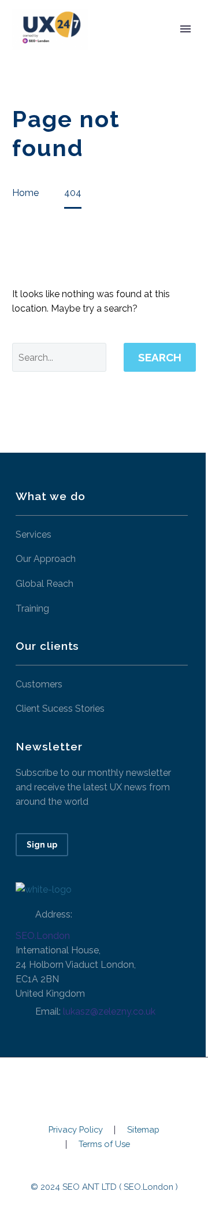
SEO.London (43, 935)
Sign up (42, 844)
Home (120, 46)
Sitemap (143, 1130)
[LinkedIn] (104, 1088)
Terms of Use (104, 1144)
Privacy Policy (76, 1130)
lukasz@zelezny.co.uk (109, 1011)
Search (159, 357)
